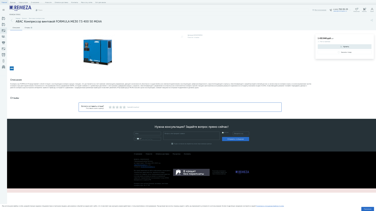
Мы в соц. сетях (86, 2)
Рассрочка (176, 154)
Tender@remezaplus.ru (148, 167)
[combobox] (137, 138)
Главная (4, 2)
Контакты (74, 2)
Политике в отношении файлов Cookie (270, 206)
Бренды (13, 2)
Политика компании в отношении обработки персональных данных (219, 172)
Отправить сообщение (235, 139)
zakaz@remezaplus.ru (340, 11)
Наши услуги (23, 2)
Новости (48, 2)
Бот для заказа (100, 2)
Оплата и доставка (61, 2)
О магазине (35, 2)
